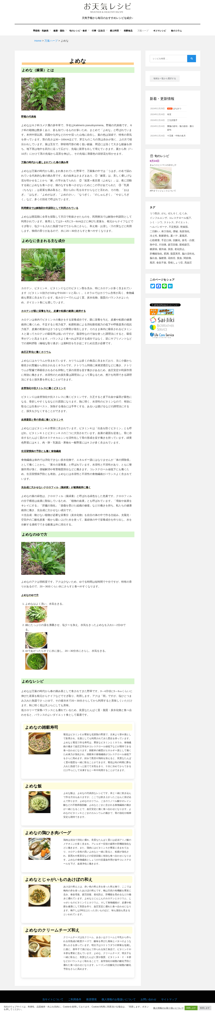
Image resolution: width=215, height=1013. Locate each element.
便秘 (175, 231)
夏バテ (174, 235)
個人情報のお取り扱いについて (168, 1008)
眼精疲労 (184, 244)
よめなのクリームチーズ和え (52, 930)
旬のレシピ (161, 156)
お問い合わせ (148, 999)
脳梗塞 (162, 258)
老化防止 (179, 249)
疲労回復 (173, 244)
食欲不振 (161, 262)
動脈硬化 (164, 235)
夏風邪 (183, 235)
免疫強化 (184, 231)
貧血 (179, 258)
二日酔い (155, 231)
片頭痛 (162, 244)
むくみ (183, 213)
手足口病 (166, 240)
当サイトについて (52, 999)
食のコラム (176, 30)
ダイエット (181, 222)
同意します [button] (191, 1008)
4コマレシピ (159, 30)
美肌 (170, 249)
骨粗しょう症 (175, 262)
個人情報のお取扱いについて (119, 999)
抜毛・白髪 (188, 240)
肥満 (166, 253)
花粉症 (171, 258)
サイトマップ (169, 999)
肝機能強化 (156, 253)
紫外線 (162, 249)
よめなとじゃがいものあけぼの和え (59, 879)
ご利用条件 (74, 999)
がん (163, 213)
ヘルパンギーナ (158, 226)
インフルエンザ (158, 218)
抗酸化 (176, 240)
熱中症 (153, 244)
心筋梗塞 (155, 240)
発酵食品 (128, 30)
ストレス (169, 222)
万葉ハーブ (142, 30)
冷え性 (153, 235)
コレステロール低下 (180, 218)
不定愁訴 (174, 226)
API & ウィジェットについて (163, 191)
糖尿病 (153, 249)
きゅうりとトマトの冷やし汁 (163, 165)
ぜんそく (173, 213)
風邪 (152, 262)
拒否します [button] (205, 1008)
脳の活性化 (188, 253)
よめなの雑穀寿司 (41, 727)
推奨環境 (91, 999)
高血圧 (188, 262)
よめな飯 (33, 786)
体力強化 (166, 231)
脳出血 (153, 258)
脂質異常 (175, 253)
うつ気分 (155, 213)
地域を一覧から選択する (164, 78)
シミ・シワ (156, 222)
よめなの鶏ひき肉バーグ (48, 832)
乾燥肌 (184, 226)
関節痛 (187, 258)
